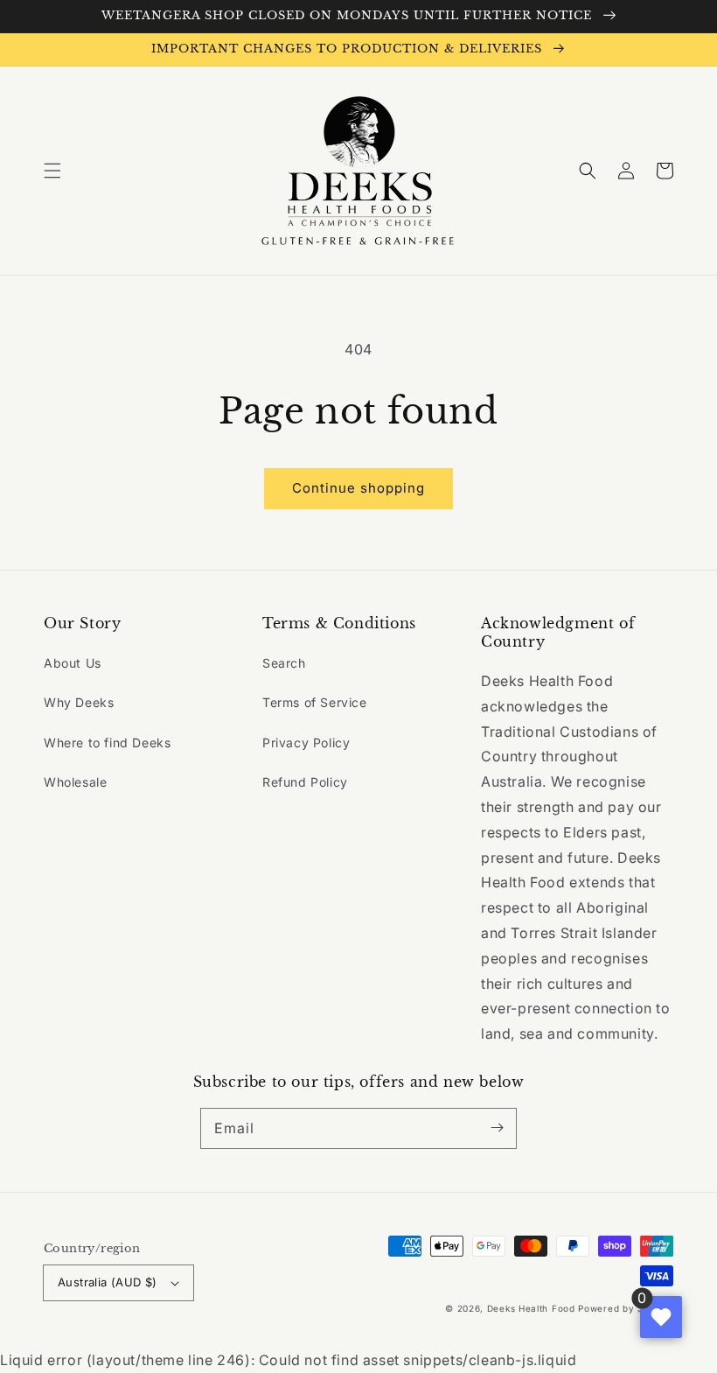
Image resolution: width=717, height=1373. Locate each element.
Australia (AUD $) (107, 1282)
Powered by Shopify (625, 1308)
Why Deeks (79, 702)
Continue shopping (358, 488)
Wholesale (75, 781)
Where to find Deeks (107, 742)
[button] (52, 170)
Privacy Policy (306, 742)
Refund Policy (305, 781)
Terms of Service (314, 702)
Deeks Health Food (531, 1308)
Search (284, 662)
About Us (72, 662)
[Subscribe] (496, 1128)
